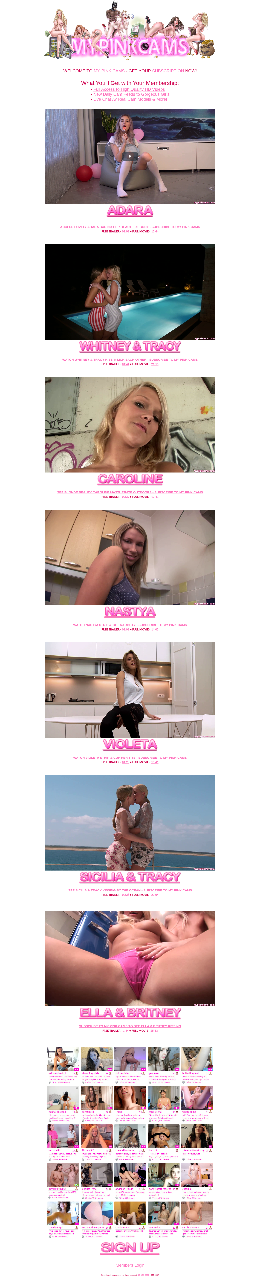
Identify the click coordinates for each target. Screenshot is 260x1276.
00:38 (125, 895)
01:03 (125, 231)
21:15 (154, 364)
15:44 (154, 231)
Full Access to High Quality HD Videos (129, 89)
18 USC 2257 (143, 1275)
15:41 (154, 762)
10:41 (154, 497)
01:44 (125, 364)
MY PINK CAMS (109, 70)
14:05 (154, 629)
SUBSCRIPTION (168, 70)
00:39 (125, 497)
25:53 (154, 1031)
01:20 (125, 762)
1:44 (126, 1031)
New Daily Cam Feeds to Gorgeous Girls (131, 94)
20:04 (154, 895)
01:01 (125, 629)
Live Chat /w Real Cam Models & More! (130, 99)
